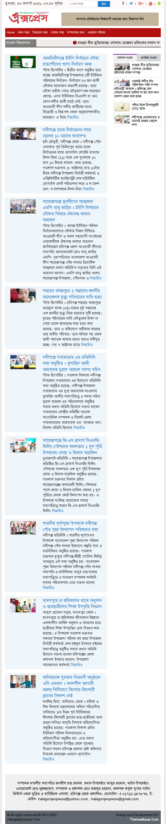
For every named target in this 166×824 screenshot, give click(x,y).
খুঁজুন (103, 3)
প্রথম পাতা (23, 32)
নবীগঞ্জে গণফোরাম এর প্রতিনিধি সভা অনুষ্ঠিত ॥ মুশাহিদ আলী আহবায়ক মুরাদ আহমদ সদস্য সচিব (71, 363)
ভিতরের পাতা (40, 32)
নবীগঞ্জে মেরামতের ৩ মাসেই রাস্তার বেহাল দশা (146, 121)
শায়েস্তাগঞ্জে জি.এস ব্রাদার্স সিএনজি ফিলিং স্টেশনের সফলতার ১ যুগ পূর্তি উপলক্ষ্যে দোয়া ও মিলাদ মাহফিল (72, 447)
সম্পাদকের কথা (75, 32)
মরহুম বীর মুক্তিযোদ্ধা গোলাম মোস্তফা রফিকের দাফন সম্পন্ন (116, 42)
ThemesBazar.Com (144, 819)
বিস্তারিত (73, 117)
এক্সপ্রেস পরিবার (96, 32)
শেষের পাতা (57, 32)
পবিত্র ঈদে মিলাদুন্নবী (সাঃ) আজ (145, 107)
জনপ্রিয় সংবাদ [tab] (149, 58)
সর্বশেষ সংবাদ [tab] (125, 58)
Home (11, 32)
